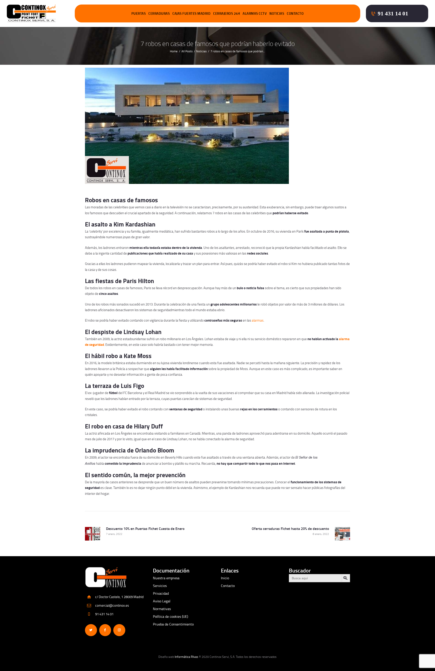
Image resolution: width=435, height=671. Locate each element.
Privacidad (161, 593)
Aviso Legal (161, 601)
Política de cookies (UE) (170, 616)
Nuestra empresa (166, 577)
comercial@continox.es (112, 605)
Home (174, 51)
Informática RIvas (186, 656)
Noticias (201, 51)
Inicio (225, 577)
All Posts (187, 51)
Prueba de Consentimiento (173, 624)
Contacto (228, 585)
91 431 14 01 (104, 614)
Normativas (162, 608)
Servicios (160, 585)
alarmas (257, 320)
